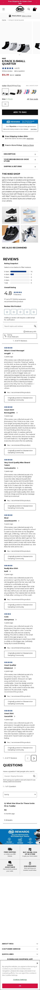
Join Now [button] (34, 129)
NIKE (4, 58)
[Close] (37, 963)
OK (20, 986)
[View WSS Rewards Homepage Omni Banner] (20, 836)
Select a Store (28, 145)
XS (5, 104)
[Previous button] (3, 2)
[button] (20, 16)
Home (4, 20)
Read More (30, 138)
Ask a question (19, 71)
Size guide (34, 99)
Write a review (7, 71)
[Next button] (36, 2)
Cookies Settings (20, 979)
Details (10, 856)
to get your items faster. (30, 856)
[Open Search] (29, 9)
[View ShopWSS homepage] (20, 9)
